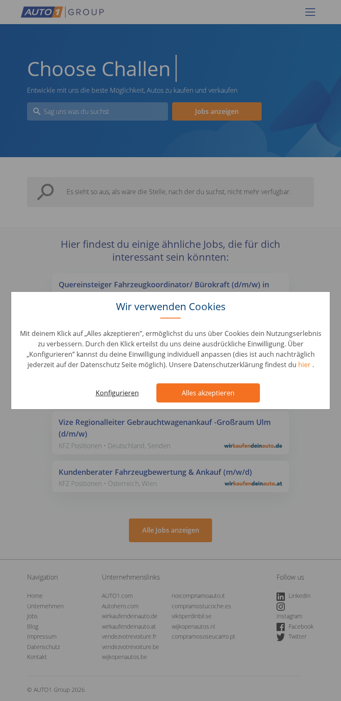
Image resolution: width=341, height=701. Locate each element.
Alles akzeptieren (208, 392)
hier (305, 364)
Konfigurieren (117, 392)
